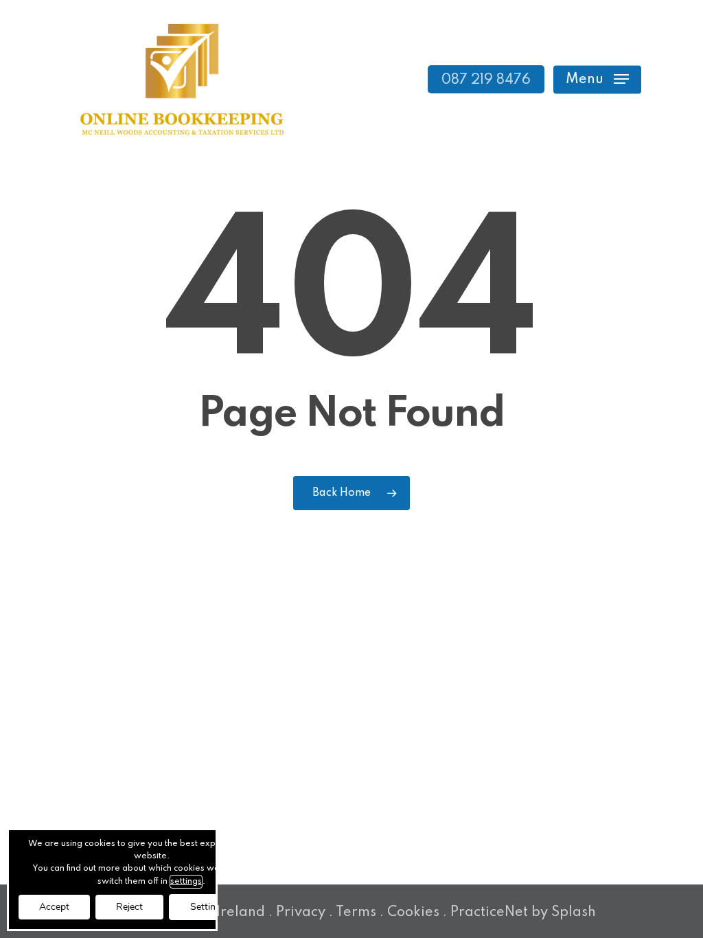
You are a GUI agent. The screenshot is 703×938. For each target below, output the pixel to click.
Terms (356, 912)
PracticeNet (489, 912)
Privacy (300, 912)
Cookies (413, 912)
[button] (597, 79)
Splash (573, 912)
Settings (208, 906)
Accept (54, 906)
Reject (129, 906)
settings (186, 882)
